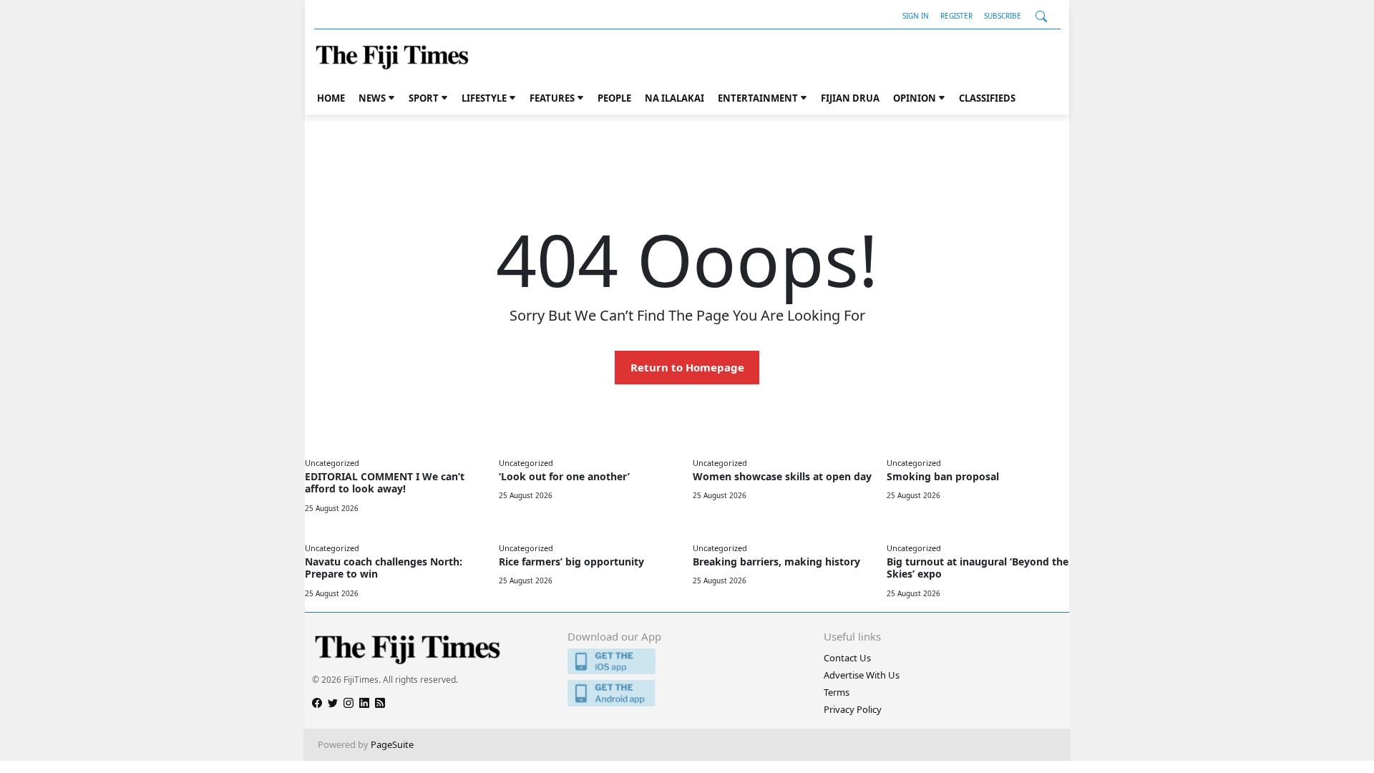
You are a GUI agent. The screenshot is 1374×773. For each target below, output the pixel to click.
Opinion (914, 98)
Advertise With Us (862, 675)
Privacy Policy (853, 709)
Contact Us (847, 657)
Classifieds (987, 98)
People (614, 98)
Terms (836, 692)
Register (956, 16)
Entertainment (758, 98)
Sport (424, 98)
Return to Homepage (687, 367)
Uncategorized (332, 462)
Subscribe (1002, 16)
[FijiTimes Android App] (686, 693)
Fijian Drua (850, 98)
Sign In (915, 16)
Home (331, 98)
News (372, 98)
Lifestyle (484, 98)
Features (552, 98)
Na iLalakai (674, 98)
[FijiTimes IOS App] (686, 661)
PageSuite (392, 744)
